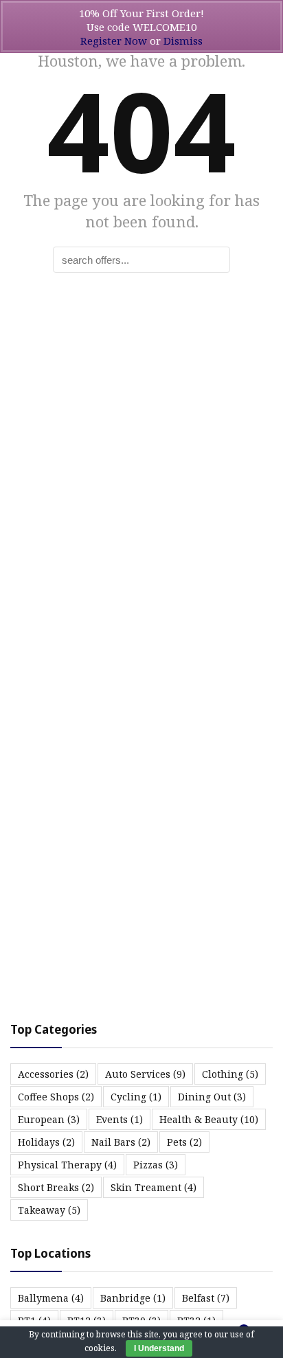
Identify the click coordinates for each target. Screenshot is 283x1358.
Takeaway (49, 1209)
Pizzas (155, 1164)
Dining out (212, 1096)
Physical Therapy (67, 1164)
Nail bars (120, 1141)
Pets (184, 1141)
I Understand (159, 1348)
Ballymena (51, 1297)
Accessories (53, 1073)
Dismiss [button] (183, 40)
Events (119, 1119)
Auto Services (145, 1073)
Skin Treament (153, 1187)
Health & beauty (208, 1119)
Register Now (113, 40)
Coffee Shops (56, 1096)
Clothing (230, 1073)
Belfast (205, 1297)
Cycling (136, 1096)
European (49, 1119)
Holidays (46, 1141)
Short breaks (56, 1187)
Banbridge (133, 1297)
